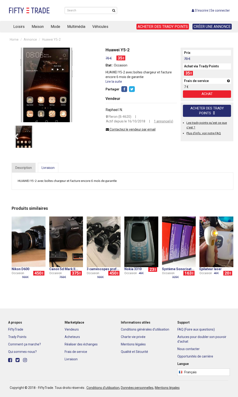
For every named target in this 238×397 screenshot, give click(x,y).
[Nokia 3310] (141, 241)
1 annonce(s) (163, 121)
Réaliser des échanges (81, 344)
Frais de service (76, 352)
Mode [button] (55, 26)
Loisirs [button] (19, 26)
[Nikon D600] (29, 241)
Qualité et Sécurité (134, 352)
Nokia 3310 (133, 269)
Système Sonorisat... (178, 269)
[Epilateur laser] (216, 241)
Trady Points (17, 337)
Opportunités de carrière (195, 356)
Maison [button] (38, 26)
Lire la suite (114, 81)
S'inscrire (201, 10)
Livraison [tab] (48, 168)
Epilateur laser (210, 269)
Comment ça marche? (24, 344)
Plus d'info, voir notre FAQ (203, 133)
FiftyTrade (15, 329)
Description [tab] (23, 168)
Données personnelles (137, 388)
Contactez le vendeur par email (132, 129)
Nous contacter (188, 349)
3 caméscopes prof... (103, 269)
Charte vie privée (133, 337)
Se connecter (220, 10)
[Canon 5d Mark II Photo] (66, 241)
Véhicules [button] (100, 26)
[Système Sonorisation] (179, 241)
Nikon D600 (20, 269)
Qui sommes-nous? (22, 352)
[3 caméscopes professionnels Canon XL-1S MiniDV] (104, 241)
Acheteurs (72, 337)
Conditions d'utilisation (102, 388)
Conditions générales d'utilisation (145, 329)
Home (14, 39)
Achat (207, 94)
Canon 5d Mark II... (63, 269)
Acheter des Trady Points (207, 110)
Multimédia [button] (76, 26)
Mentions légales (133, 344)
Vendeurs (72, 329)
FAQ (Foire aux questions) (196, 329)
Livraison (71, 359)
